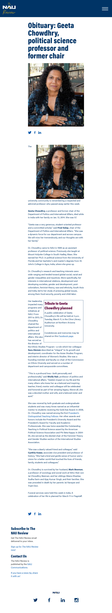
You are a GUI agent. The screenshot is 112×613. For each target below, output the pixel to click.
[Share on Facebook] (35, 132)
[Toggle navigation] (105, 9)
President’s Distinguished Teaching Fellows (53, 414)
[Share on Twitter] (29, 132)
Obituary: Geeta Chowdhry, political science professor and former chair (52, 40)
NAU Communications (21, 565)
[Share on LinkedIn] (39, 132)
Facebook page (66, 336)
